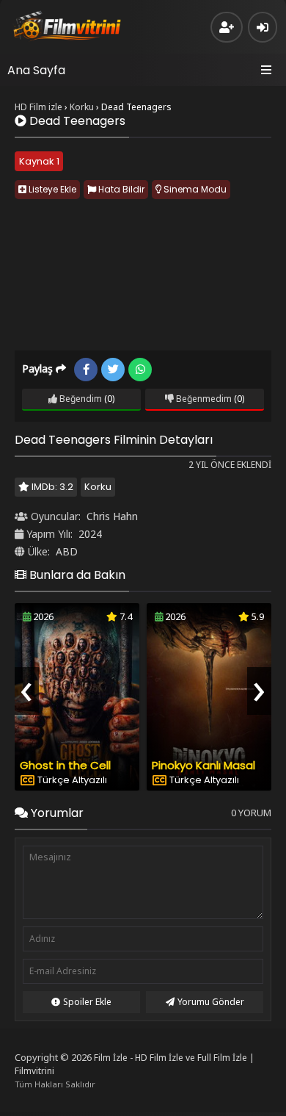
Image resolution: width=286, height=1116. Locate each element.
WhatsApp (140, 369)
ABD (67, 551)
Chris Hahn (112, 516)
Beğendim (79, 398)
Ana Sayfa (36, 70)
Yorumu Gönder (210, 1002)
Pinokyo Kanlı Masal (203, 765)
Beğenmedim (203, 398)
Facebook (86, 369)
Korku (97, 487)
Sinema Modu (194, 189)
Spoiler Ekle (87, 1002)
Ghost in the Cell (65, 765)
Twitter (113, 369)
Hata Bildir (120, 189)
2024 (90, 534)
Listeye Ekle (51, 189)
